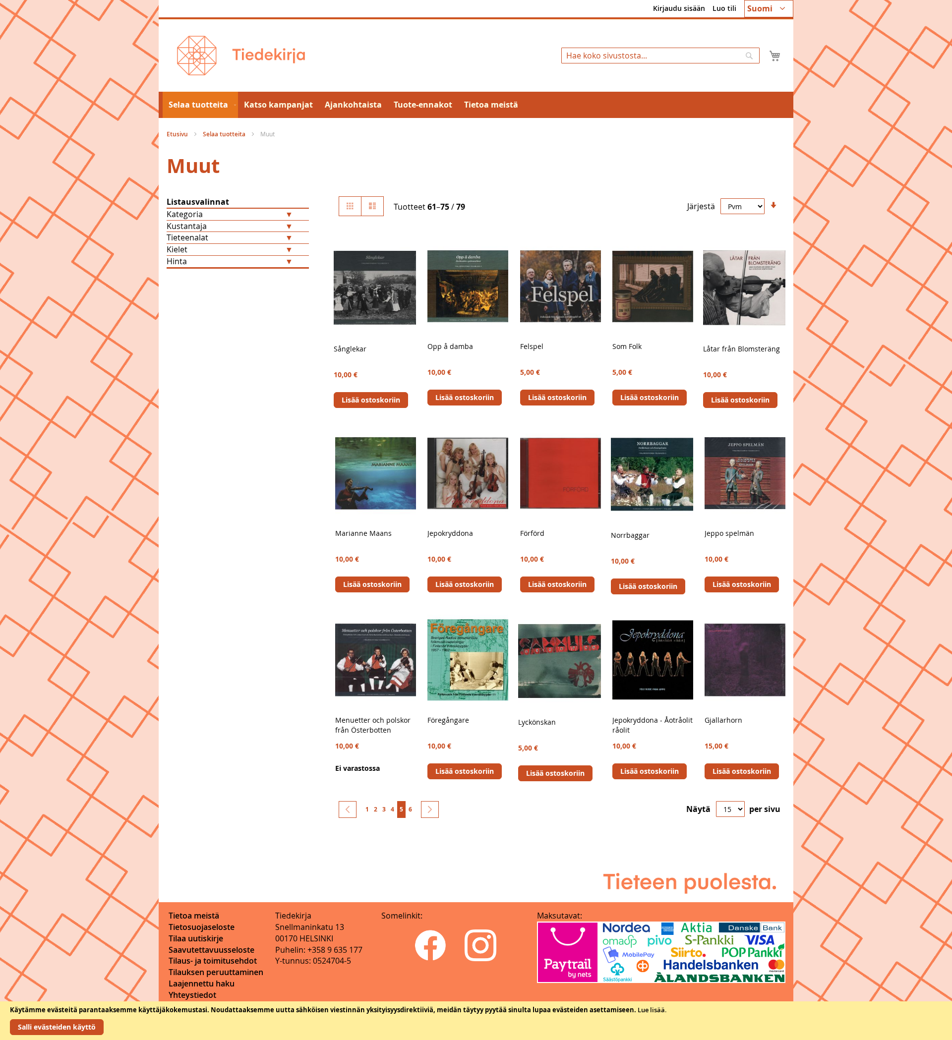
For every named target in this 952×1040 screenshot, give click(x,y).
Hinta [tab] (177, 261)
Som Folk (627, 346)
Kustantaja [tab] (187, 226)
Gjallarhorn (723, 720)
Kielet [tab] (177, 249)
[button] (768, 8)
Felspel (531, 346)
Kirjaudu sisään (679, 8)
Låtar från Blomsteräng (741, 348)
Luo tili (724, 8)
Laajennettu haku (202, 983)
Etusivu (178, 134)
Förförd (532, 533)
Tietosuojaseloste (202, 927)
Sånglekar (350, 348)
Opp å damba (450, 346)
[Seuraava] (430, 809)
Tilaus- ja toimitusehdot (213, 960)
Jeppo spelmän (729, 533)
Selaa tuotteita (225, 134)
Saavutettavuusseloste (211, 949)
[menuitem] (200, 105)
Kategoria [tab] (185, 214)
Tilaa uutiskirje (196, 938)
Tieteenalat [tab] (187, 237)
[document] (476, 1020)
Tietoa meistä (194, 915)
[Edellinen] (348, 809)
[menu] (476, 105)
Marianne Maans (363, 533)
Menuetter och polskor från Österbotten (373, 725)
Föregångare (448, 720)
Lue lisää (651, 1009)
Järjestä (701, 206)
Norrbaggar (630, 535)
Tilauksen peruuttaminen (216, 972)
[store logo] (241, 55)
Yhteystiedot (192, 994)
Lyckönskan (537, 722)
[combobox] (660, 55)
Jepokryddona (450, 533)
